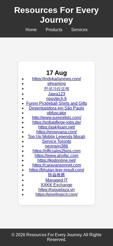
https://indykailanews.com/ (56, 79)
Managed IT (56, 180)
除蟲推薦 (56, 175)
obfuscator (56, 113)
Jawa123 (56, 94)
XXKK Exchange (56, 185)
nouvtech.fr (56, 98)
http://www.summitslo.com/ (56, 117)
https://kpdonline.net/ (56, 160)
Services (79, 29)
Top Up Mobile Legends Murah (56, 136)
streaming (56, 83)
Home (31, 29)
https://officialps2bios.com (56, 151)
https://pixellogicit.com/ (56, 194)
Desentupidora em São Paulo (56, 108)
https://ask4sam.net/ (56, 127)
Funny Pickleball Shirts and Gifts (56, 103)
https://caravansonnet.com (56, 165)
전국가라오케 (56, 88)
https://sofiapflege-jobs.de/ (56, 122)
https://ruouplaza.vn (56, 189)
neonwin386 (56, 146)
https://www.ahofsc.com (56, 155)
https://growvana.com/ (56, 132)
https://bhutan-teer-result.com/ (56, 170)
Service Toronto (56, 141)
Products (54, 29)
